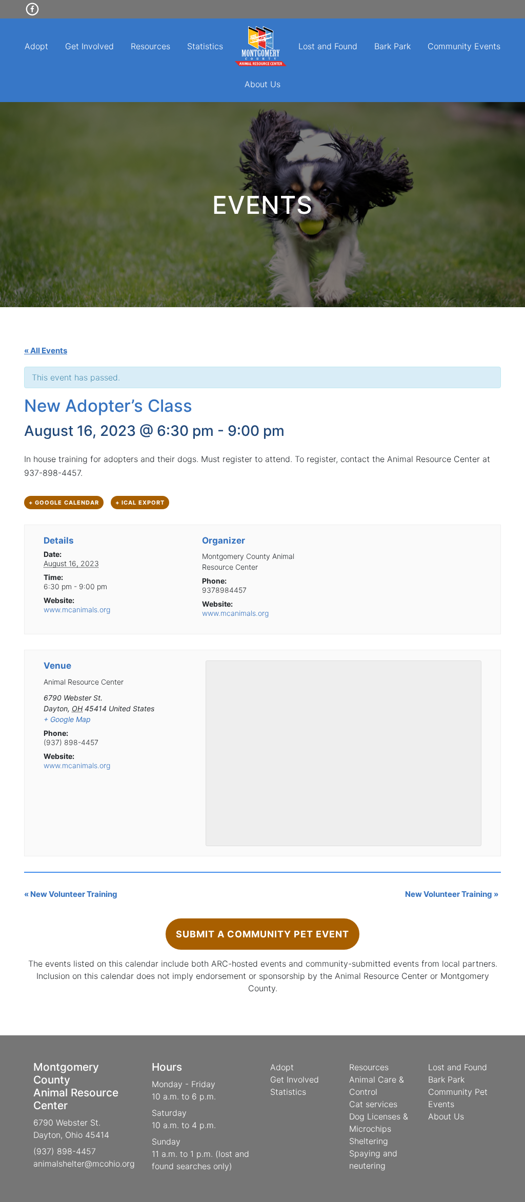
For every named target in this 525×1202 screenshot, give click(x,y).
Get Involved (89, 46)
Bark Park (392, 46)
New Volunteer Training (70, 894)
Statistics (205, 46)
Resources (150, 46)
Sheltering (368, 1141)
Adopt (36, 46)
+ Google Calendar (64, 502)
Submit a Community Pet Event (262, 934)
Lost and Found (327, 46)
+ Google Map (67, 719)
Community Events (464, 46)
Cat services (373, 1104)
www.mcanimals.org (77, 609)
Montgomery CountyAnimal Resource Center (75, 1086)
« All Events (45, 350)
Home (261, 46)
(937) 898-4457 (64, 1151)
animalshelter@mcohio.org (84, 1163)
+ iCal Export (140, 502)
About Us (262, 84)
